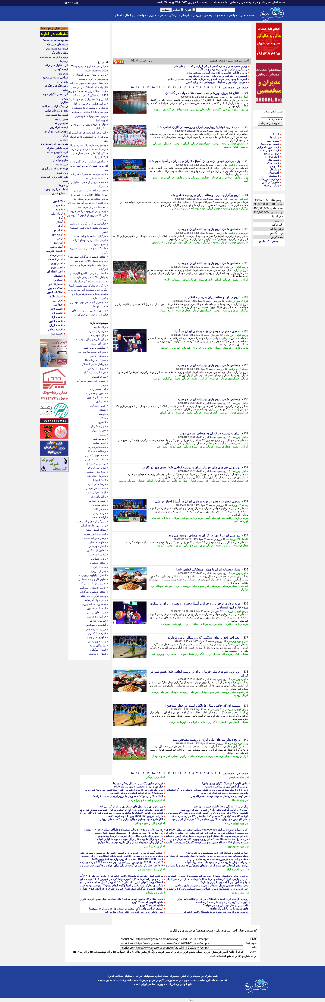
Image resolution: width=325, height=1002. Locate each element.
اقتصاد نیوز (57, 333)
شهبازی (102, 409)
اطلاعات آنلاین (55, 292)
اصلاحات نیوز (55, 288)
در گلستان (168, 109)
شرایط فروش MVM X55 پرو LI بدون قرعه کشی (135, 816)
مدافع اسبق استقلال (95, 529)
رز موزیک (63, 185)
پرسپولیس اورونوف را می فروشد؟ (86, 211)
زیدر (103, 384)
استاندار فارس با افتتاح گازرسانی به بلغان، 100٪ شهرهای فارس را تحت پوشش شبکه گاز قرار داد (88, 277)
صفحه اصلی (278, 2)
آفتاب (60, 226)
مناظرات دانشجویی (95, 459)
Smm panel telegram (55, 40)
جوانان (205, 177)
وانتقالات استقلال (96, 451)
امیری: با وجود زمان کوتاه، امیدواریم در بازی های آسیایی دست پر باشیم (207, 78)
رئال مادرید (100, 326)
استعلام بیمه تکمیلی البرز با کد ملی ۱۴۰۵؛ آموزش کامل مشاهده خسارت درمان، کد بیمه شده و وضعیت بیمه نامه (101, 882)
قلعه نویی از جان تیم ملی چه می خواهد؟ (225, 905)
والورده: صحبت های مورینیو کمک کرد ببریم (224, 792)
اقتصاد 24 (242, 539)
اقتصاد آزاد (233, 869)
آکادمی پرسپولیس (96, 624)
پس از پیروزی (98, 571)
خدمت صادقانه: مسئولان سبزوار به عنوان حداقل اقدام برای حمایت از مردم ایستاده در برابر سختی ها (87, 194)
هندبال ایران (213, 653)
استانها (118, 15)
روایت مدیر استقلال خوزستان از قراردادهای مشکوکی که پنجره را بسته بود (207, 865)
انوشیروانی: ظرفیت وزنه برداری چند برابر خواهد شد (218, 75)
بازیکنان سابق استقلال (93, 364)
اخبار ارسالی (56, 254)
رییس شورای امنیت (95, 537)
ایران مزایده (232, 823)
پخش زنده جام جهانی (56, 110)
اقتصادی (221, 15)
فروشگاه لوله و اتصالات (55, 106)
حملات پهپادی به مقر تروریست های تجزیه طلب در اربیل (217, 859)
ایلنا (246, 96)
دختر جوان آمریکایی (95, 600)
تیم (203, 208)
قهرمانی (175, 347)
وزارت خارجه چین (96, 628)
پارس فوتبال (241, 266)
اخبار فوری (57, 267)
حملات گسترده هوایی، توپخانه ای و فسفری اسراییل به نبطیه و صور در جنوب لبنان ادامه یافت (111, 852)
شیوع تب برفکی (97, 368)
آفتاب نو (58, 230)
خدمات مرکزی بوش (57, 189)
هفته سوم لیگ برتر (95, 455)
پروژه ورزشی (230, 109)
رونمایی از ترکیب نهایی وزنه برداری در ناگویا (222, 69)
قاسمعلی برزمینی (200, 109)
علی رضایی (99, 442)
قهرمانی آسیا (241, 521)
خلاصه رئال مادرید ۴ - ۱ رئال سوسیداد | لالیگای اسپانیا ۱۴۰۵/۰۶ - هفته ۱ (123, 829)
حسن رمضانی (98, 405)
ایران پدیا (63, 73)
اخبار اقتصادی (55, 259)
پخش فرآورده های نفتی (93, 595)
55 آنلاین (58, 201)
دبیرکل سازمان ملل (95, 360)
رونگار (149, 776)
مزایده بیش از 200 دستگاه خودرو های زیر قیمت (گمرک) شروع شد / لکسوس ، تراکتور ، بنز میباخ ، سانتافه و (188, 842)
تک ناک (235, 800)
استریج (102, 422)
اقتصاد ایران (56, 325)
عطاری (64, 102)
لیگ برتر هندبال (230, 653)
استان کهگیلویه (98, 649)
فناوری (152, 15)
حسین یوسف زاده (96, 393)
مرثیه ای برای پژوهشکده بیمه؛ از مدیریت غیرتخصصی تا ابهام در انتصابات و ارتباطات (202, 875)
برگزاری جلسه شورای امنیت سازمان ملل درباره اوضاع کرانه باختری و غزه (90, 240)
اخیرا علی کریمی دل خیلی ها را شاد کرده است (222, 902)
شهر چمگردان (98, 426)
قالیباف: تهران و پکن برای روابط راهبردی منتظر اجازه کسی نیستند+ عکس (89, 227)
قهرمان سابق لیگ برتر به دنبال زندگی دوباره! (138, 783)
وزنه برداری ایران (202, 347)
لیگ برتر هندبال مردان (192, 653)
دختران (166, 517)
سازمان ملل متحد (96, 475)
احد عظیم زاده (98, 389)
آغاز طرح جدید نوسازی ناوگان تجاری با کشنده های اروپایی (131, 819)
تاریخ (167, 279)
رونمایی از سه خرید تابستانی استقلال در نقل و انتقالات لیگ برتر (212, 898)
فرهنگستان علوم (97, 484)
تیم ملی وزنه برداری (188, 177)
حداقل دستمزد (98, 562)
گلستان (217, 109)
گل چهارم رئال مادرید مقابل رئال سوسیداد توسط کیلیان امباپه (129, 832)
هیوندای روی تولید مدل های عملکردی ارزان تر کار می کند (131, 806)
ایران (185, 208)
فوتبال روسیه (231, 146)
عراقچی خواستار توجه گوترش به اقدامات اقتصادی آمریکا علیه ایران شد (88, 165)
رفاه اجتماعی (98, 558)
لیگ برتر (212, 722)
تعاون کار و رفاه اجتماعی (92, 579)
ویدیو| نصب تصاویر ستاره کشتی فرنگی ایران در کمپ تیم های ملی (210, 66)
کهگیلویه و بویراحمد (95, 347)
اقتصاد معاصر (55, 329)
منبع (165, 446)
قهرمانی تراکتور (97, 620)
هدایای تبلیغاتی (60, 160)
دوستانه (195, 208)
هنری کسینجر (98, 376)
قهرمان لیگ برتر (97, 633)
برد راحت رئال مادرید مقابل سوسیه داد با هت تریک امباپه (216, 862)
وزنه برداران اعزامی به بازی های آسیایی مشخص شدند (217, 72)
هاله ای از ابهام (197, 722)
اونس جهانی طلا (97, 492)
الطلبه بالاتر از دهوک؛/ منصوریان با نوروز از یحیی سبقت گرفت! (128, 796)
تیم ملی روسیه (127, 480)
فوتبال (167, 143)
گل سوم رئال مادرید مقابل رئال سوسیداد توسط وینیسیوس (130, 835)
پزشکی (173, 15)
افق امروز (57, 300)
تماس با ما (230, 2)
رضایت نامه (99, 438)
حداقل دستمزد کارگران (93, 591)
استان (222, 722)
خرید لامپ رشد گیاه (95, 372)
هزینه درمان (99, 513)
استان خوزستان (97, 546)
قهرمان (186, 347)
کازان (161, 545)
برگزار (244, 208)
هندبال (244, 653)
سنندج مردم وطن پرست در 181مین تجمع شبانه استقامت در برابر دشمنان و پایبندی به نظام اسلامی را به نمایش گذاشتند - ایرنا (93, 855)
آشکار (59, 221)
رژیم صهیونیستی (97, 641)
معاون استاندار (98, 542)
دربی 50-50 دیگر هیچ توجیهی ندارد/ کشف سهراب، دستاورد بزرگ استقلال (207, 789)
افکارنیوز (58, 304)
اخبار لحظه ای (55, 271)
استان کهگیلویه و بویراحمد (91, 575)
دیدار (162, 310)
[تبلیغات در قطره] (54, 36)
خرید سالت (62, 164)
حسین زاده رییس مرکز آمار (90, 380)
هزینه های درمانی (96, 612)
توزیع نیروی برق (97, 467)
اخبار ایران (57, 263)
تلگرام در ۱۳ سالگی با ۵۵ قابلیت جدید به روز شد (221, 806)
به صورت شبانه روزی (94, 604)
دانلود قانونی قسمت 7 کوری (147, 902)
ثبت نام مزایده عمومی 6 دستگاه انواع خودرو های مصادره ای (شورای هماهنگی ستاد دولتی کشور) (195, 835)
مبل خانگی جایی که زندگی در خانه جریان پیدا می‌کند (134, 911)
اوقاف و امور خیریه (95, 533)
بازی (170, 412)
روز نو (235, 892)
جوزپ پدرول (99, 430)
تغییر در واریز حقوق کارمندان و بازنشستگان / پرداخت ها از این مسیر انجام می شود (202, 879)
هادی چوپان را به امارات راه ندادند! (229, 908)
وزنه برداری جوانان (221, 177)
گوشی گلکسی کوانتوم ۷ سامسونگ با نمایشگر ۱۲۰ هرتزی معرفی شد (209, 816)
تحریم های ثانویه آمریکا (93, 583)
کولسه (102, 413)
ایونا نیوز (243, 130)
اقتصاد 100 (56, 308)
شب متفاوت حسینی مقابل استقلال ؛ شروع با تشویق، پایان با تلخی (211, 885)
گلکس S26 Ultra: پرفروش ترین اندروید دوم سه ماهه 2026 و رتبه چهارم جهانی (118, 862)
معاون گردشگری (96, 550)
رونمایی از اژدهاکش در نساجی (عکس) (226, 786)
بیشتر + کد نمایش (269, 241)
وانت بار (63, 139)
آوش (60, 238)
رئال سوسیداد (98, 335)
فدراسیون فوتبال (200, 143)
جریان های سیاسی (95, 471)
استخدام (218, 2)
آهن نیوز (58, 242)
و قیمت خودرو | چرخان (140, 800)
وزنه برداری (241, 177)
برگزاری (167, 378)
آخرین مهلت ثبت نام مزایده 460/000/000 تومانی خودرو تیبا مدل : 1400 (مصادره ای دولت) (198, 829)
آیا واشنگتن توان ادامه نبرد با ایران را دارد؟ (224, 882)
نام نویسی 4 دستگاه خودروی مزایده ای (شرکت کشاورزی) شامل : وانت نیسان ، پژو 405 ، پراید (195, 832)
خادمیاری (101, 401)
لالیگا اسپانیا (99, 480)
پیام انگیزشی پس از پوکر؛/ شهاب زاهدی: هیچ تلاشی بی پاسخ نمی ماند (124, 789)
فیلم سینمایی (98, 504)
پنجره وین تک (61, 122)
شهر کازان (175, 446)
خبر (268, 2)
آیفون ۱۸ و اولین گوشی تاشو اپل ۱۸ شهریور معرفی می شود (214, 809)
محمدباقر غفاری (97, 446)
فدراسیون (157, 242)
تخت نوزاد (62, 81)
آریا (61, 217)
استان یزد (172, 653)
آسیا (246, 180)
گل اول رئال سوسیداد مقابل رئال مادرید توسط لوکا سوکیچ (130, 842)
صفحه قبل (242, 87)
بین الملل (130, 15)
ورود (75, 2)
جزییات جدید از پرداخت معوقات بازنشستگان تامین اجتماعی (215, 911)
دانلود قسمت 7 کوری (151, 905)
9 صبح (59, 209)
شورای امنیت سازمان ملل (91, 351)
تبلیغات (149, 892)
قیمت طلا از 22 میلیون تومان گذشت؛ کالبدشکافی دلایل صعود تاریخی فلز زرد (120, 898)
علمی (163, 15)
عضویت (67, 2)
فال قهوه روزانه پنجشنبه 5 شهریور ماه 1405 (138, 786)
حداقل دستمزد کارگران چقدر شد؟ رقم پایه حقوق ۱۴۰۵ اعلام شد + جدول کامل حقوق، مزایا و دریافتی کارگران (102, 888)
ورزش (244, 109)
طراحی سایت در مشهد (55, 77)
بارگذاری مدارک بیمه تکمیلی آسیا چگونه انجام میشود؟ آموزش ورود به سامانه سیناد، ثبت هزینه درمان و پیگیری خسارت (97, 885)
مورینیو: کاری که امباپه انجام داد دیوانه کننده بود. (136, 792)
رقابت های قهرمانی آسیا (219, 517)
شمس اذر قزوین (96, 397)
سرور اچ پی (61, 118)
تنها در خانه (100, 508)
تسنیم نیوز (233, 846)
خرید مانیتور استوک (57, 147)
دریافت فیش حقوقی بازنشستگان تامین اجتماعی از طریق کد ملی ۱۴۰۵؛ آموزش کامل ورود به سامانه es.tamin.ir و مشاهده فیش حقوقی (87, 875)
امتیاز (155, 177)
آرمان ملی (57, 213)
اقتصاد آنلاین (56, 321)
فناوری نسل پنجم (96, 637)
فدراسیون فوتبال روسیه (235, 143)
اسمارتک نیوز (55, 283)
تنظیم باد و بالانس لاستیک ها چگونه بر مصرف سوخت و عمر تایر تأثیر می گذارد (119, 812)
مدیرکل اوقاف (98, 566)
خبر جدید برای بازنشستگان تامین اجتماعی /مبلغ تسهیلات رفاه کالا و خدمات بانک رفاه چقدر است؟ (194, 888)
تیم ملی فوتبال (174, 242)
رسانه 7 (243, 368)
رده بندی (227, 347)
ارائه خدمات (99, 517)
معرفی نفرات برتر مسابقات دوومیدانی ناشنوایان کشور (216, 82)
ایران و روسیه (181, 143)
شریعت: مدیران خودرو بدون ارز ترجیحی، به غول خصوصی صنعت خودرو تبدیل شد (117, 809)
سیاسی (233, 15)
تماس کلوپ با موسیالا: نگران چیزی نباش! (225, 783)
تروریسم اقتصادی (96, 463)
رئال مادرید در (98, 496)
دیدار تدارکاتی (179, 480)
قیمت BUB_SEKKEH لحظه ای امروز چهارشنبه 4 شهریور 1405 (127, 859)
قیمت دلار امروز (59, 127)
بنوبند (103, 434)
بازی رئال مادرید (97, 331)
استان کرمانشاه (97, 653)
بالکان (102, 417)
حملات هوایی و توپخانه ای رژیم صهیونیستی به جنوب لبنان (217, 852)
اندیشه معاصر (145, 869)
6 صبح (59, 205)
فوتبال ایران (213, 208)
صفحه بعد (228, 87)
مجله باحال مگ (60, 52)
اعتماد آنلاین (56, 296)
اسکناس (58, 279)
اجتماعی (208, 15)
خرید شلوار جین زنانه (56, 65)
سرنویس (243, 641)
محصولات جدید (97, 554)
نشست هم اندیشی (95, 488)
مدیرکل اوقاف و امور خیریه (90, 521)
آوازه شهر (57, 234)
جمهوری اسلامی (97, 500)
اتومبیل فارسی (54, 250)
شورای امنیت (98, 343)
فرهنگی (185, 15)
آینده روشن (56, 246)
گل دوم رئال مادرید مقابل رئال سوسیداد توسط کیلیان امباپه (130, 839)
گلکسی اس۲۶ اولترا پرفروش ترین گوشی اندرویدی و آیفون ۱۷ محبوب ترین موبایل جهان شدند (196, 812)
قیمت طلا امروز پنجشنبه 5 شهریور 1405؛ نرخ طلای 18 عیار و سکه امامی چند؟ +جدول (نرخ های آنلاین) (88, 95)
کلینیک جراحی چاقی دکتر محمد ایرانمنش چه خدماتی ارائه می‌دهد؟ (126, 908)
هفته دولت (182, 109)
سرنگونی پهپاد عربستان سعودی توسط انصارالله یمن (219, 796)
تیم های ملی (190, 446)
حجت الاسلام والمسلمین (92, 587)
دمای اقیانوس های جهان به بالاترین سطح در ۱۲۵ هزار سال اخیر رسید (210, 819)
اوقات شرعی (245, 2)
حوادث (142, 15)
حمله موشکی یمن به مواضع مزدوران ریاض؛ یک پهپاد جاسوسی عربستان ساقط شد (202, 855)
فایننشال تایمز (98, 355)
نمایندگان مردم (98, 645)
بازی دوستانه (206, 279)
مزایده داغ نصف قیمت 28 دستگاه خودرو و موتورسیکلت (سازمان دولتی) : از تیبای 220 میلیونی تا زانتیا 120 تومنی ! (184, 839)
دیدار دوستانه (182, 310)
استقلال (58, 275)
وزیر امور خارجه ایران (93, 525)
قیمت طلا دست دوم (57, 48)
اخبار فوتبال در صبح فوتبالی (150, 823)
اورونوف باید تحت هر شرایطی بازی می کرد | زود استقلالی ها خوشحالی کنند (87, 136)
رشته (172, 722)
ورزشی (196, 15)
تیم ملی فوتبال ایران (158, 480)
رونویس (243, 164)
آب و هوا (259, 2)
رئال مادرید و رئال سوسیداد (91, 339)
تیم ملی (176, 208)
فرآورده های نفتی (96, 616)
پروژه (157, 109)
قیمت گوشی (61, 69)
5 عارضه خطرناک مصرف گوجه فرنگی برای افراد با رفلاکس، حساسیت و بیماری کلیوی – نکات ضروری (106, 865)
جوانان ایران (167, 177)
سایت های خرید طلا (57, 44)
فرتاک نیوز (242, 300)
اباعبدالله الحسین (96, 608)
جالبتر (245, 402)
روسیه (215, 143)
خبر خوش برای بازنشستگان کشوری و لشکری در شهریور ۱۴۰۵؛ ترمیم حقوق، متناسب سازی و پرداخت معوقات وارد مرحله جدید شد (90, 879)
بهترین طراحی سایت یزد (54, 143)
